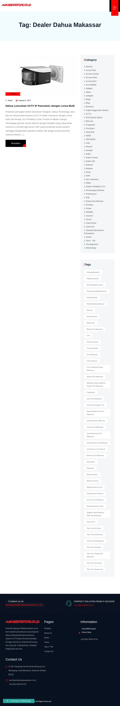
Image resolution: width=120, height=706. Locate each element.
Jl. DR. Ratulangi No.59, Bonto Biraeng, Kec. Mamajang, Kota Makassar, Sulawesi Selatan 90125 (27, 670)
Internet (89, 147)
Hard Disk (90, 132)
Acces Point (91, 70)
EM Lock (89, 121)
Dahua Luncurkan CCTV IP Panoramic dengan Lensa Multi (40, 105)
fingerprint (91, 392)
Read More (15, 143)
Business (90, 107)
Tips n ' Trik (90, 241)
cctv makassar (92, 354)
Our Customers (92, 179)
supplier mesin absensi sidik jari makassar (95, 514)
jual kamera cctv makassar (97, 443)
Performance (91, 194)
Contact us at (24, 603)
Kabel (88, 154)
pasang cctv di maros (95, 493)
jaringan (89, 150)
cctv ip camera (92, 342)
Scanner (89, 216)
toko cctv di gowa (94, 528)
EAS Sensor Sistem (94, 118)
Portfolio (47, 628)
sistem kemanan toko (95, 506)
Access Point (91, 78)
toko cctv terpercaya (95, 569)
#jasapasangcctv (93, 272)
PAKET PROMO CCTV (95, 187)
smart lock (90, 227)
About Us (48, 633)
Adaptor (89, 88)
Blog (88, 103)
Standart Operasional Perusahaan (94, 231)
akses (88, 92)
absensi (89, 67)
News (10, 100)
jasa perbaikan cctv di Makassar (95, 412)
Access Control (92, 74)
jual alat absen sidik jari (96, 421)
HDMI (88, 136)
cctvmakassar (92, 361)
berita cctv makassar (95, 329)
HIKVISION (90, 139)
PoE (88, 198)
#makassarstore (93, 278)
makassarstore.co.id (94, 487)
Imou (88, 143)
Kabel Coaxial (92, 158)
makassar (90, 468)
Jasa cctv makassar (94, 399)
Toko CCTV (91, 522)
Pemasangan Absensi (95, 190)
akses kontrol (92, 316)
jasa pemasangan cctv (95, 405)
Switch (89, 237)
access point (91, 81)
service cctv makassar (95, 500)
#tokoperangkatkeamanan (97, 291)
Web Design (91, 248)
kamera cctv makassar (95, 455)
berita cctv (91, 323)
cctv (88, 335)
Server (88, 219)
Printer (88, 208)
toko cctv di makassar (95, 541)
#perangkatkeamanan (95, 285)
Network (89, 165)
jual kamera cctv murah (96, 449)
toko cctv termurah (94, 563)
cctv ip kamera (92, 348)
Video (46, 642)
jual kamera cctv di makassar (94, 434)
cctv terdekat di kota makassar (95, 368)
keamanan (91, 462)
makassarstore (92, 474)
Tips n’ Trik (48, 647)
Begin (88, 99)
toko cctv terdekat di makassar (95, 555)
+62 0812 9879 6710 (84, 605)
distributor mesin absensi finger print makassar (96, 384)
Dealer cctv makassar (95, 377)
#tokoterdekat (92, 297)
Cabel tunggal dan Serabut (97, 110)
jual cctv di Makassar (95, 427)
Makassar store (92, 481)
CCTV (88, 114)
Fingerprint (90, 125)
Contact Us (48, 651)
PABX (88, 183)
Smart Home (91, 223)
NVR (88, 176)
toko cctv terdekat (94, 547)
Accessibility (91, 85)
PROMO (89, 212)
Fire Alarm (90, 128)
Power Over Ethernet (94, 201)
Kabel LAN (90, 161)
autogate (89, 96)
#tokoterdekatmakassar (96, 304)
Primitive (89, 205)
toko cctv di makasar (95, 534)
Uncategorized (92, 244)
